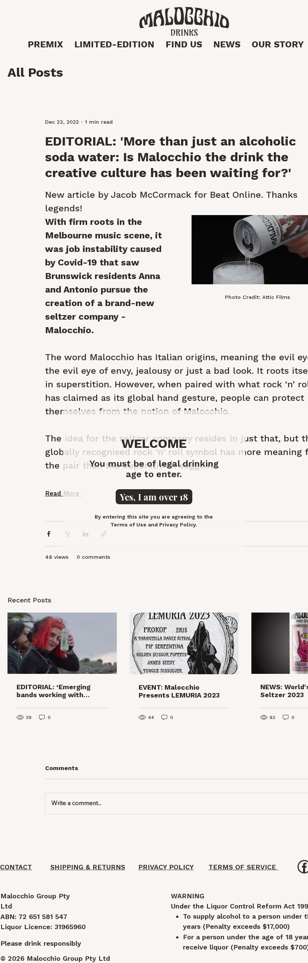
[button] (154, 496)
